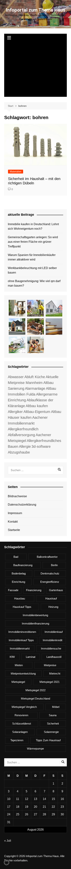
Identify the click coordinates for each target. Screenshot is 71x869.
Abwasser (16, 377)
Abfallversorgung (21, 435)
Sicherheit (53, 723)
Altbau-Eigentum (36, 412)
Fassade (13, 590)
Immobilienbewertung (35, 615)
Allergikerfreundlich (23, 429)
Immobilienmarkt (20, 648)
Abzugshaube (19, 452)
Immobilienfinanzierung (35, 623)
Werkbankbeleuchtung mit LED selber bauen (32, 270)
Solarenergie (51, 731)
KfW (12, 656)
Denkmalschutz (50, 573)
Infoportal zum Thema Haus (35, 10)
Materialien (15, 171)
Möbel (55, 706)
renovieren (21, 715)
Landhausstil (53, 656)
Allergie (25, 446)
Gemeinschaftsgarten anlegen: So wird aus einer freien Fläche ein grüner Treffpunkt (33, 242)
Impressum (15, 513)
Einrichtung (18, 581)
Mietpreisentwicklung (23, 673)
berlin (54, 565)
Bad (15, 556)
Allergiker (15, 412)
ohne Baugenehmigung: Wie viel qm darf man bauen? (34, 283)
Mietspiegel (18, 681)
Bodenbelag (19, 573)
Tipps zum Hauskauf (48, 740)
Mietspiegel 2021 (50, 681)
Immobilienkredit (52, 640)
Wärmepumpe (35, 748)
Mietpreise (50, 665)
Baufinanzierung (22, 565)
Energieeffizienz (49, 581)
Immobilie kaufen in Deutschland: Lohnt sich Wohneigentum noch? (33, 226)
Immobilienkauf (54, 631)
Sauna (52, 715)
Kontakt (13, 521)
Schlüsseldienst (21, 723)
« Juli (7, 840)
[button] (6, 862)
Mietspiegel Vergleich (24, 706)
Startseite (14, 529)
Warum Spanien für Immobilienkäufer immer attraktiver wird (32, 257)
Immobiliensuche (51, 648)
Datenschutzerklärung (22, 504)
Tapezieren (16, 740)
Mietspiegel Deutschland (35, 698)
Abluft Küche (34, 377)
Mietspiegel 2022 (35, 690)
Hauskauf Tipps (22, 606)
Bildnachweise (17, 496)
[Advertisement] (35, 69)
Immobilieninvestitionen (22, 631)
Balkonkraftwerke (47, 556)
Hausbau (19, 598)
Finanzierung (33, 590)
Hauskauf (51, 598)
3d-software (41, 446)
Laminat (30, 656)
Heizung (53, 606)
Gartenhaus (56, 590)
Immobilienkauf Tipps (21, 640)
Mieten (19, 665)
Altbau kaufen (37, 406)
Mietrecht (54, 673)
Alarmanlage (35, 388)
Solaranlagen (20, 731)
